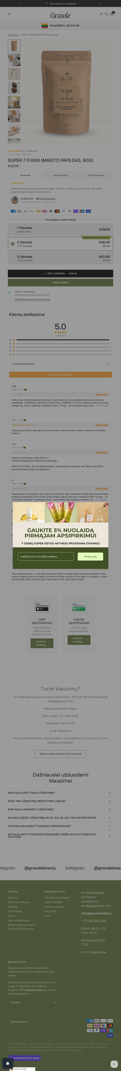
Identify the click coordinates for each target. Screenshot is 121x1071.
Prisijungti (90, 556)
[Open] (7, 1063)
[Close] (104, 506)
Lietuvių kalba (19, 1069)
